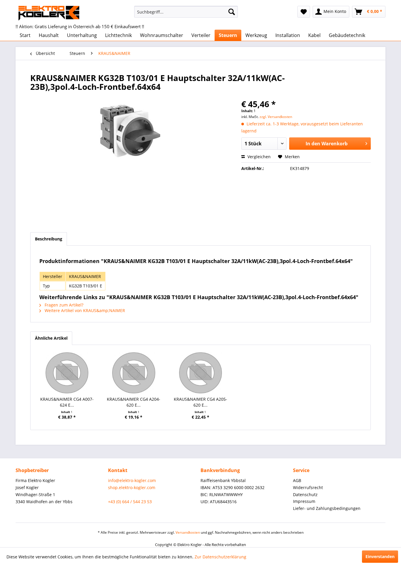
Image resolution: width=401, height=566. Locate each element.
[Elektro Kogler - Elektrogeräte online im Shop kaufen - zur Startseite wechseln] (48, 13)
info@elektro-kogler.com (132, 480)
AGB (297, 480)
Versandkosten (188, 532)
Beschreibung (48, 239)
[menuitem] (186, 12)
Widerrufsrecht (308, 487)
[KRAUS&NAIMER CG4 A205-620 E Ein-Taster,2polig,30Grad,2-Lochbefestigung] (200, 372)
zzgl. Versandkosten (276, 116)
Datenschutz (305, 494)
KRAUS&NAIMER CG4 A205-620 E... (200, 402)
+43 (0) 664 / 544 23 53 (130, 501)
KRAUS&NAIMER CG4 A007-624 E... (67, 402)
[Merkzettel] (303, 12)
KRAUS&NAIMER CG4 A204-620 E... (133, 402)
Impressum (304, 501)
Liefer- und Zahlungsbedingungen (326, 508)
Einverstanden (380, 556)
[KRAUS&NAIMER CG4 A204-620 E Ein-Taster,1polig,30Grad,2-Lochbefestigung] (134, 372)
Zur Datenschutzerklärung (220, 557)
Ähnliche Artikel (51, 338)
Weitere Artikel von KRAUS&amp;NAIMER (84, 310)
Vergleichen (258, 156)
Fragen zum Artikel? (63, 305)
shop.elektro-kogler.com (131, 487)
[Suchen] (231, 12)
